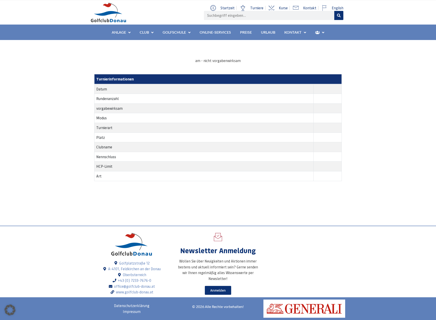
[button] (10, 310)
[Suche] (338, 15)
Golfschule (174, 32)
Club (144, 32)
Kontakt (293, 32)
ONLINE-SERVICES (215, 32)
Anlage (119, 32)
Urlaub (268, 32)
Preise (246, 32)
